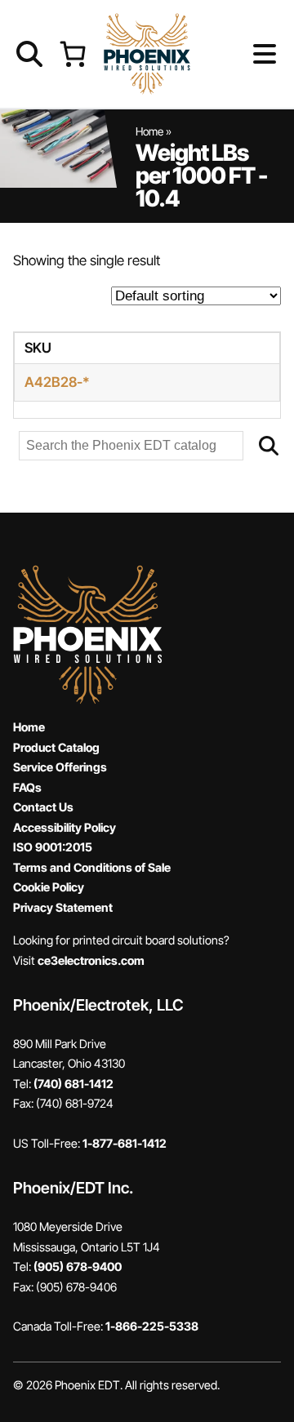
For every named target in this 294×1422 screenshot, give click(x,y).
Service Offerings (60, 767)
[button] (238, 54)
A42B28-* (57, 382)
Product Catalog (56, 747)
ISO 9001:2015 (52, 847)
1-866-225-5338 (151, 1326)
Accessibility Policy (64, 827)
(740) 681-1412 (73, 1084)
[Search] (268, 445)
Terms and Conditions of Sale (92, 867)
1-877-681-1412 (124, 1143)
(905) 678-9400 (77, 1266)
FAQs (27, 787)
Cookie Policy (48, 887)
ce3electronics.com (91, 960)
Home (149, 131)
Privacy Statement (63, 907)
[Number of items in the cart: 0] (72, 53)
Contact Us (43, 807)
